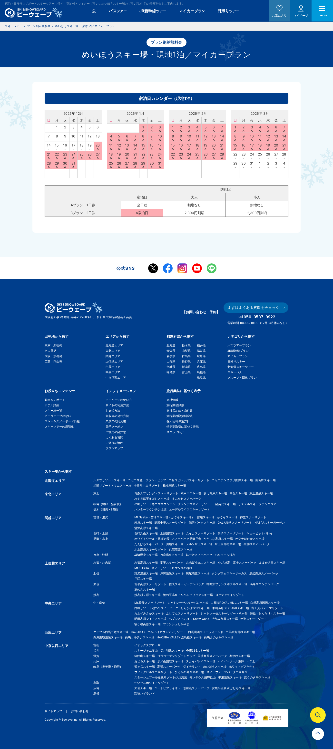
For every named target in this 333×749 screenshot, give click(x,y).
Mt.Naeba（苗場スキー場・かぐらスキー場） (164, 517)
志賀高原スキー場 (146, 562)
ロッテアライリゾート (230, 595)
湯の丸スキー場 (144, 589)
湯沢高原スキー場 (146, 528)
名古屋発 (50, 351)
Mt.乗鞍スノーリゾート (149, 602)
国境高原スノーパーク (212, 656)
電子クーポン (114, 426)
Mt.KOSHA (141, 568)
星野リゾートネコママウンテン (154, 504)
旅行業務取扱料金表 (179, 416)
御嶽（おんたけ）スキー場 (267, 613)
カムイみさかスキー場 (149, 613)
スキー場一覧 (53, 410)
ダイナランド (192, 666)
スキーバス (234, 372)
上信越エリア (114, 361)
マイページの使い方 (119, 400)
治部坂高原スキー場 (225, 619)
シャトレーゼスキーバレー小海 (187, 602)
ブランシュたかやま (176, 624)
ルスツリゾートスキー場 (109, 480)
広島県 (201, 367)
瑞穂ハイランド (144, 693)
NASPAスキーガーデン (270, 522)
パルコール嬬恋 (225, 555)
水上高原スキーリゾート (150, 549)
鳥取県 (201, 377)
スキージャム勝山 (146, 650)
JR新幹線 (152, 10)
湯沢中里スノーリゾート (170, 522)
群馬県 (186, 356)
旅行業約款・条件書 (179, 410)
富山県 (186, 372)
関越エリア (113, 356)
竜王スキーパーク (172, 562)
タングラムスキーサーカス (229, 573)
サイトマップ (53, 711)
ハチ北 (250, 661)
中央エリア (113, 372)
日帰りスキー (236, 361)
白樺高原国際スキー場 (265, 602)
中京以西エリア (116, 377)
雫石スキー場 (238, 493)
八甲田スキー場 (191, 493)
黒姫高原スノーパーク (264, 573)
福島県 (170, 372)
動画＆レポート (55, 400)
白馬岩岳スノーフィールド (205, 632)
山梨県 (186, 351)
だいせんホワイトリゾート (151, 683)
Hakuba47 (138, 632)
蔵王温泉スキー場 (261, 493)
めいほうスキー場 (214, 666)
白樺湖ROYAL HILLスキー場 (229, 602)
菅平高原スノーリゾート (150, 584)
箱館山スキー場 (144, 656)
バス (118, 10)
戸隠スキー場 (143, 579)
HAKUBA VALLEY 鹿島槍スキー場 (179, 637)
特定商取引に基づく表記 (182, 426)
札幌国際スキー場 (174, 485)
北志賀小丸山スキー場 (200, 562)
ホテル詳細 (52, 405)
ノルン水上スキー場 (199, 544)
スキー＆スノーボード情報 (62, 421)
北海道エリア (114, 345)
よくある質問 (114, 437)
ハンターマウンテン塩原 (150, 509)
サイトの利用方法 (117, 405)
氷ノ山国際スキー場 (170, 661)
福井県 (201, 345)
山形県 (170, 361)
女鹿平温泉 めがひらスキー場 (231, 688)
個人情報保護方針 (178, 421)
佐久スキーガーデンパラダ (186, 584)
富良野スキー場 (265, 480)
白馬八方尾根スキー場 (240, 632)
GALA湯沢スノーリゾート (235, 522)
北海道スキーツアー (240, 367)
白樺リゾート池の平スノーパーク (156, 608)
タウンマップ (114, 448)
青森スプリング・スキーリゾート (156, 493)
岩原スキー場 (143, 522)
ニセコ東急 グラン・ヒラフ (147, 480)
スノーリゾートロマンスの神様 (171, 568)
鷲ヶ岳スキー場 (144, 666)
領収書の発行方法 (117, 416)
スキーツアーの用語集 (59, 426)
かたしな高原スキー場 (218, 539)
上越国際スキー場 (172, 533)
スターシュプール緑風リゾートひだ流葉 (160, 677)
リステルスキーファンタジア (257, 504)
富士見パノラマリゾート (267, 608)
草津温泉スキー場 (146, 555)
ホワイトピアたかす (242, 666)
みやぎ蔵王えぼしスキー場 (151, 498)
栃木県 (186, 345)
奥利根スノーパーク (257, 544)
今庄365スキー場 (197, 650)
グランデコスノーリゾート (195, 504)
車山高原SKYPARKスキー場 (230, 608)
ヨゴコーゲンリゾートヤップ (176, 656)
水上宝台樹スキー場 (228, 544)
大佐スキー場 (143, 688)
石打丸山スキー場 (146, 533)
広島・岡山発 (53, 361)
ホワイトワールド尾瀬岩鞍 (151, 539)
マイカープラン (237, 356)
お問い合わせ (79, 711)
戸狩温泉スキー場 (172, 573)
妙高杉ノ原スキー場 (147, 595)
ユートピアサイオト (167, 688)
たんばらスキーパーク (149, 544)
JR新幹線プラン (238, 351)
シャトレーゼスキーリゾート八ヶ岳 (224, 613)
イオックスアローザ (147, 645)
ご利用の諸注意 (116, 432)
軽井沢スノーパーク (199, 555)
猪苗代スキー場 (225, 504)
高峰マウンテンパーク (264, 584)
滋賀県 (201, 351)
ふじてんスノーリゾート (182, 613)
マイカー (192, 10)
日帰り (228, 10)
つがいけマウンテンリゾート (167, 632)
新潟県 (186, 367)
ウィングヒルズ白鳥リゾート (153, 672)
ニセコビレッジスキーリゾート (188, 480)
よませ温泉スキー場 (272, 562)
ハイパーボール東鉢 (231, 661)
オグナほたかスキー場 (249, 539)
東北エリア (113, 351)
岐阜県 (201, 356)
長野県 (186, 361)
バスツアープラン (239, 345)
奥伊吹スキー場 (241, 656)
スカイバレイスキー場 (200, 661)
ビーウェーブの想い (58, 416)
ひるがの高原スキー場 (189, 672)
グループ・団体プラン (242, 377)
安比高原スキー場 (215, 493)
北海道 (170, 345)
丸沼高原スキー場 (180, 549)
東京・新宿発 (53, 345)
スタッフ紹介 (175, 432)
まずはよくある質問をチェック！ (255, 307)
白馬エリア (113, 367)
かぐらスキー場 (227, 517)
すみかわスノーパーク (186, 498)
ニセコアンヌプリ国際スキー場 (232, 480)
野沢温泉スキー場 (146, 573)
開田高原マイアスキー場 (150, 619)
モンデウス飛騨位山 (202, 677)
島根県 (201, 372)
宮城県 (170, 367)
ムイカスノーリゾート (200, 533)
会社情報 (172, 400)
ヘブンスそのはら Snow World (189, 619)
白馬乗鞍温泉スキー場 (108, 637)
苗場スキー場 (206, 517)
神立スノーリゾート (253, 517)
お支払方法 (113, 410)
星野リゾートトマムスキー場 (112, 485)
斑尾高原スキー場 (197, 573)
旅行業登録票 (175, 405)
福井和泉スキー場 (172, 650)
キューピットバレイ (259, 533)
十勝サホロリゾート (147, 485)
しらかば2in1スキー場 (195, 608)
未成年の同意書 (116, 421)
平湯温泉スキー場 (230, 677)
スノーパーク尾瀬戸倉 (186, 539)
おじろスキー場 (144, 661)
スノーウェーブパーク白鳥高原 (228, 672)
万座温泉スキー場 (172, 555)
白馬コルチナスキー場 (139, 637)
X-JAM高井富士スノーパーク (237, 562)
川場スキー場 (175, 544)
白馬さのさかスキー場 (218, 637)
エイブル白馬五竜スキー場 (110, 632)
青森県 (170, 351)
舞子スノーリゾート (231, 533)
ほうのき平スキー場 (257, 677)
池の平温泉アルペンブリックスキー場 (188, 595)
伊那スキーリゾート (253, 619)
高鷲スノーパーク (169, 666)
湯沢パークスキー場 (202, 522)
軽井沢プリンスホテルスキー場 (226, 584)
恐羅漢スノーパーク (196, 688)
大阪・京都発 (53, 356)
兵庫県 (201, 361)
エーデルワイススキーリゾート (189, 509)
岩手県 (170, 356)
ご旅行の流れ (114, 443)
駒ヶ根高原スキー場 (147, 624)
